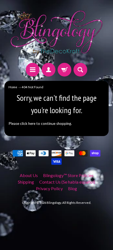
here (31, 123)
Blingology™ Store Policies (68, 175)
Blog (72, 188)
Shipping (26, 181)
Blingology (54, 202)
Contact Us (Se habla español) (67, 181)
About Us (29, 175)
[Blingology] (56, 32)
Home (13, 87)
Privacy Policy (49, 188)
